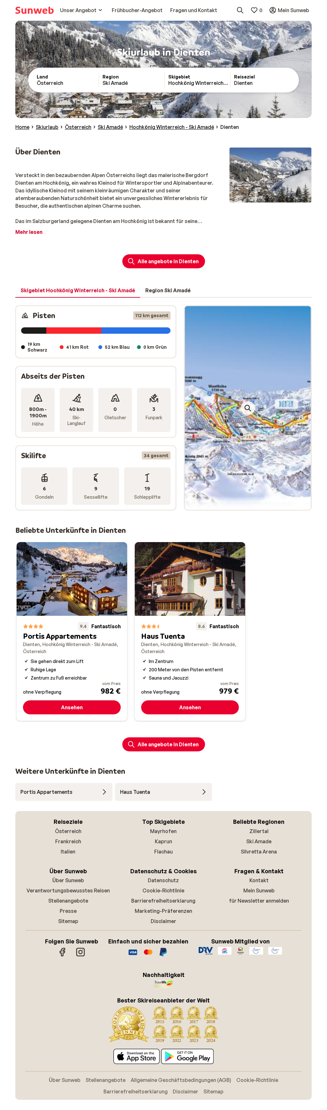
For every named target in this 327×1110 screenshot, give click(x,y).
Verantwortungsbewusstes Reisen (68, 890)
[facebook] (62, 955)
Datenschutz (163, 880)
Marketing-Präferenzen (163, 911)
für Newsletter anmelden (259, 901)
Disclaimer (163, 921)
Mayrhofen (163, 831)
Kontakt (259, 880)
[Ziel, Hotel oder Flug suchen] (240, 10)
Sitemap (68, 921)
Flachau (163, 851)
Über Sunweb (68, 880)
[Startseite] (34, 10)
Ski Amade (258, 841)
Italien (68, 851)
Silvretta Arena (259, 851)
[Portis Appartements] (72, 631)
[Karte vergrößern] (248, 408)
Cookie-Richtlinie (163, 890)
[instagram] (80, 955)
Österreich (68, 831)
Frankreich (68, 841)
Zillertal (259, 831)
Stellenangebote (68, 901)
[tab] (77, 291)
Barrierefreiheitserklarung (163, 901)
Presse (68, 911)
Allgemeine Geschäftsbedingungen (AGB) (181, 1080)
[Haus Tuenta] (190, 631)
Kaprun (163, 841)
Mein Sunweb (259, 890)
